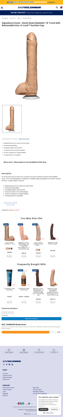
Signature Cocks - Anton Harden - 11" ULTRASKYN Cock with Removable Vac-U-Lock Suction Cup (38, 292)
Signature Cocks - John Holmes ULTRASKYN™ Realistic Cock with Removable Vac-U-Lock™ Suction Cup (52, 292)
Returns (5, 395)
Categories (5, 18)
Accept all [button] (43, 409)
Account (5, 373)
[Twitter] (6, 364)
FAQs (4, 392)
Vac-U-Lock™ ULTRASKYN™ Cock (9, 243)
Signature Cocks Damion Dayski (53, 243)
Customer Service (8, 388)
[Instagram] (9, 364)
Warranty (36, 388)
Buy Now (9, 256)
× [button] (59, 396)
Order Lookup (7, 390)
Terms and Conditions (40, 394)
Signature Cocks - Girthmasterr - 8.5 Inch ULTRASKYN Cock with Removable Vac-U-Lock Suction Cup (24, 246)
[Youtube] (12, 364)
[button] (2, 8)
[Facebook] (4, 364)
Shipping (5, 394)
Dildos (19, 18)
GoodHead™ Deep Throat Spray (23, 289)
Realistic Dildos (27, 18)
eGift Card (6, 379)
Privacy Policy (37, 390)
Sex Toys (12, 18)
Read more (41, 406)
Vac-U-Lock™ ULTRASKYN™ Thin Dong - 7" (38, 244)
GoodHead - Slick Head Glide (9, 289)
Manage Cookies (38, 392)
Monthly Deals (7, 377)
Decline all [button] (54, 409)
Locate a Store (7, 375)
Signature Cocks (14, 210)
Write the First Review (24, 138)
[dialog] (49, 404)
